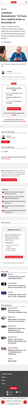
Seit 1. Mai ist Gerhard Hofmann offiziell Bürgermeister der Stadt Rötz (17, 341)
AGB (15, 398)
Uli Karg (10, 71)
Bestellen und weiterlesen (14, 108)
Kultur (7, 271)
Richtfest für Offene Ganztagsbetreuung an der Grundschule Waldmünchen (16, 330)
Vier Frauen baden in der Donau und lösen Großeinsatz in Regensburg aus (14, 197)
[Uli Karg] (3, 72)
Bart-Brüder (13, 361)
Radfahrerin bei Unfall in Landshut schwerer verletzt (14, 206)
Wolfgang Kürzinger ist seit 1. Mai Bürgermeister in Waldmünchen (17, 352)
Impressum (4, 398)
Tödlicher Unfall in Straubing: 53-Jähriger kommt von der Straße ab (14, 192)
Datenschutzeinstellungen (14, 403)
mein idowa (7, 158)
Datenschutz (10, 398)
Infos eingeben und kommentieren (14, 257)
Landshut (6, 151)
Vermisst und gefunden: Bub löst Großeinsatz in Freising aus (14, 202)
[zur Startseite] (14, 387)
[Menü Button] (2, 2)
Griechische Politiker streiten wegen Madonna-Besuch (16, 277)
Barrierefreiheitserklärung (17, 401)
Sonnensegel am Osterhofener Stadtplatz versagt (17, 311)
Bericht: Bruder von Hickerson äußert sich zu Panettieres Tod (17, 286)
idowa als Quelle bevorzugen (9, 180)
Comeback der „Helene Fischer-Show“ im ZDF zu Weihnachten (17, 295)
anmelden (14, 115)
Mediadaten (8, 401)
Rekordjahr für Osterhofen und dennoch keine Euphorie (16, 320)
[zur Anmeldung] (26, 2)
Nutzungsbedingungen (21, 398)
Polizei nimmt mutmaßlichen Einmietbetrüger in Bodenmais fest (14, 211)
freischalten (23, 121)
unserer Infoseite (16, 176)
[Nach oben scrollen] (25, 402)
